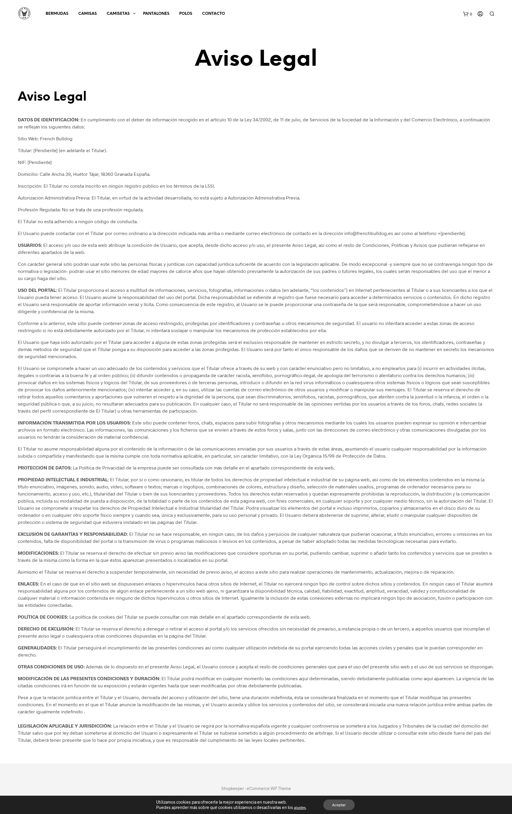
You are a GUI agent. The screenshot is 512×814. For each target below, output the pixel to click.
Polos (185, 14)
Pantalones (156, 14)
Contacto (213, 14)
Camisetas (118, 14)
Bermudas (57, 14)
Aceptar (339, 804)
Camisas (87, 14)
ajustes (300, 807)
